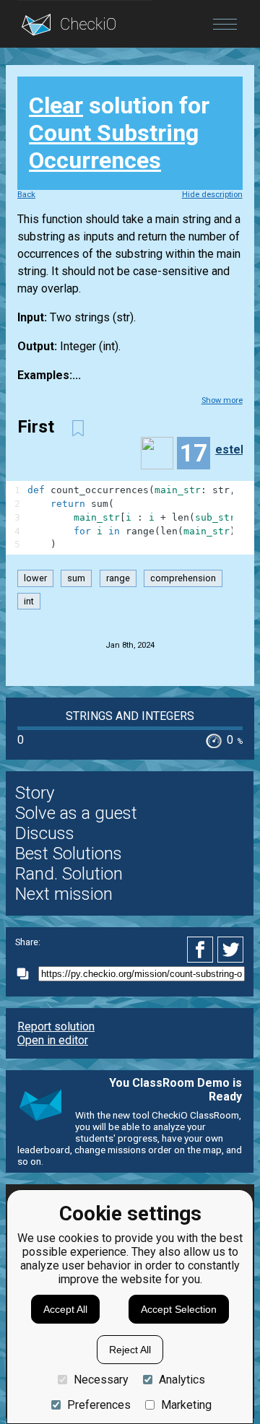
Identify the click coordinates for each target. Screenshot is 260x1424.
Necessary (101, 1379)
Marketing (186, 1405)
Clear (56, 105)
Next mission (64, 894)
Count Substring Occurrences (114, 146)
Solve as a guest (76, 813)
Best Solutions (68, 853)
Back (26, 194)
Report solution (56, 1026)
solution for (119, 133)
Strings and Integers (130, 716)
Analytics (182, 1379)
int (29, 601)
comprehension (183, 578)
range (118, 578)
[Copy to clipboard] (26, 973)
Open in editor (52, 1040)
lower (35, 578)
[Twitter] (231, 950)
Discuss (44, 833)
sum (76, 578)
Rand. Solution (69, 874)
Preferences (99, 1405)
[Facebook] (202, 950)
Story (34, 793)
